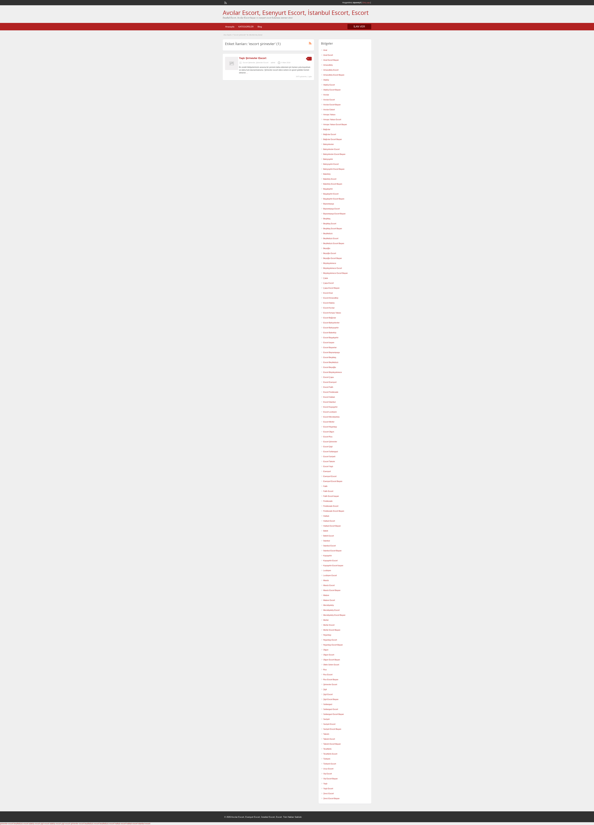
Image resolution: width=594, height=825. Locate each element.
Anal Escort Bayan (331, 60)
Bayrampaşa (328, 204)
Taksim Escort (329, 739)
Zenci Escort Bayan (331, 798)
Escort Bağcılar (329, 318)
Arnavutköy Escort (330, 70)
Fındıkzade (328, 501)
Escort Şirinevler (249, 62)
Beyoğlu (326, 248)
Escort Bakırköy (329, 333)
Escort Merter (328, 422)
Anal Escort (328, 55)
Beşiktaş (326, 219)
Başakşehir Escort (330, 194)
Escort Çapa (328, 377)
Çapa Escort (328, 283)
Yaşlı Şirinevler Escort (252, 58)
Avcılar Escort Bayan (332, 105)
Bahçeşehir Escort (331, 164)
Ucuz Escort (328, 769)
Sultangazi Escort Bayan (333, 714)
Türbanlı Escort (329, 764)
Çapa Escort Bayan (331, 288)
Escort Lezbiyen (330, 412)
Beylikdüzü (328, 233)
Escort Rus (327, 437)
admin (273, 62)
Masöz (326, 580)
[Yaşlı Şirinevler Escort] (231, 69)
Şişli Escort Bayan (330, 699)
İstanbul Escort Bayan (332, 551)
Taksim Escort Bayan (332, 744)
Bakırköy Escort (329, 179)
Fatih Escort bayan (331, 496)
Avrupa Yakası (329, 115)
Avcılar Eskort (329, 110)
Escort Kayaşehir (330, 407)
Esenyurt (327, 471)
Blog (260, 26)
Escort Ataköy (329, 303)
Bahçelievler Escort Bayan (334, 154)
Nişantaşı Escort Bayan (333, 645)
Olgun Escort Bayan (331, 660)
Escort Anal (328, 293)
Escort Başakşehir (330, 338)
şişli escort (45, 824)
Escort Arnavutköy (330, 298)
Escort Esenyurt (329, 382)
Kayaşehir (327, 556)
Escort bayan (328, 342)
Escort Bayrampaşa (331, 352)
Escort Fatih (328, 387)
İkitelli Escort (328, 536)
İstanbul (326, 541)
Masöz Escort (329, 585)
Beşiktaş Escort (329, 224)
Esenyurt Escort (329, 476)
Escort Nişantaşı (330, 427)
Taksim (326, 734)
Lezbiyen (327, 570)
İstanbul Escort (329, 546)
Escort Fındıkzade (330, 392)
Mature (326, 595)
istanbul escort (144, 824)
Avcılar (326, 95)
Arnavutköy (328, 65)
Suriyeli (326, 719)
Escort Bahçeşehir (331, 328)
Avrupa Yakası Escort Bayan (335, 124)
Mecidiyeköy (328, 605)
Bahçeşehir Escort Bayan (333, 169)
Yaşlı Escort (328, 789)
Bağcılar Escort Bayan (332, 139)
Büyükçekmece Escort (332, 268)
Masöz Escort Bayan (331, 590)
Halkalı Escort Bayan (332, 526)
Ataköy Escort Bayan (332, 90)
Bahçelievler (328, 144)
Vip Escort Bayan (330, 779)
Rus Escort (327, 675)
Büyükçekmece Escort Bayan (335, 273)
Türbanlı (326, 759)
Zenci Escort (328, 793)
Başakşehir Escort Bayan (333, 199)
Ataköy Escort (329, 85)
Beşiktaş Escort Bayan (332, 229)
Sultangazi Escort (330, 709)
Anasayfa (229, 26)
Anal (325, 50)
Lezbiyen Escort (330, 575)
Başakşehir (328, 189)
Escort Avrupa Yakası (332, 313)
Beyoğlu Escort (329, 253)
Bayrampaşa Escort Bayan (334, 214)
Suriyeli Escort (329, 724)
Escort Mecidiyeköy (331, 417)
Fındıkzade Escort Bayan (333, 511)
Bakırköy (327, 174)
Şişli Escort (328, 694)
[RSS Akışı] (225, 2)
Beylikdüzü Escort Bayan (333, 243)
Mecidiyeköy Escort (331, 610)
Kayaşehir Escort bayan (333, 566)
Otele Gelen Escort (331, 665)
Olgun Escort (328, 655)
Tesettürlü (327, 749)
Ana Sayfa (227, 35)
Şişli (325, 689)
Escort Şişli (328, 447)
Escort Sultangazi (330, 452)
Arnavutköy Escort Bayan (333, 75)
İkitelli (325, 531)
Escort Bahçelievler (331, 323)
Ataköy (326, 80)
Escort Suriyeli (329, 456)
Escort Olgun (328, 432)
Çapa (325, 278)
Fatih (325, 486)
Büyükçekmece (329, 263)
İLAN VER (359, 26)
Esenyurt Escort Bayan (332, 481)
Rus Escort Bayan (330, 679)
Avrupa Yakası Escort (332, 119)
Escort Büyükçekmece (332, 372)
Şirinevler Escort (262, 62)
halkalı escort (120, 824)
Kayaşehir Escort (330, 561)
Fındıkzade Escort (330, 506)
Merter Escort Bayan (331, 630)
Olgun (325, 650)
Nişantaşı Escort (330, 640)
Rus (325, 670)
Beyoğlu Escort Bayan (332, 258)
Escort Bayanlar (330, 347)
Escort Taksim (329, 461)
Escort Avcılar (329, 308)
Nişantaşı (327, 635)
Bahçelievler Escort (331, 149)
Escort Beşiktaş (329, 357)
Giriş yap (366, 3)
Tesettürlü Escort (330, 754)
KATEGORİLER (246, 26)
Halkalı (326, 516)
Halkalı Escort (329, 521)
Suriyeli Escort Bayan (332, 729)
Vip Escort (327, 774)
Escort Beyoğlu (329, 367)
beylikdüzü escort (21, 824)
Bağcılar (326, 129)
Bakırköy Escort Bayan (332, 184)
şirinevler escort (6, 824)
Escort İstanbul (329, 402)
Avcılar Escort (329, 100)
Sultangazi (327, 704)
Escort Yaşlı (328, 466)
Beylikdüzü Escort (330, 238)
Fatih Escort (328, 491)
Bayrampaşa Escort (331, 209)
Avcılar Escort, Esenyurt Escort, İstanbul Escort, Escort (296, 13)
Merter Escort (328, 625)
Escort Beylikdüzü (330, 362)
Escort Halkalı (329, 397)
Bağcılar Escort (329, 134)
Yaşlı (325, 784)
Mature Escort (329, 600)
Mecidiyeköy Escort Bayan (334, 615)
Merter (326, 620)
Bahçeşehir (328, 159)
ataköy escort (34, 824)
